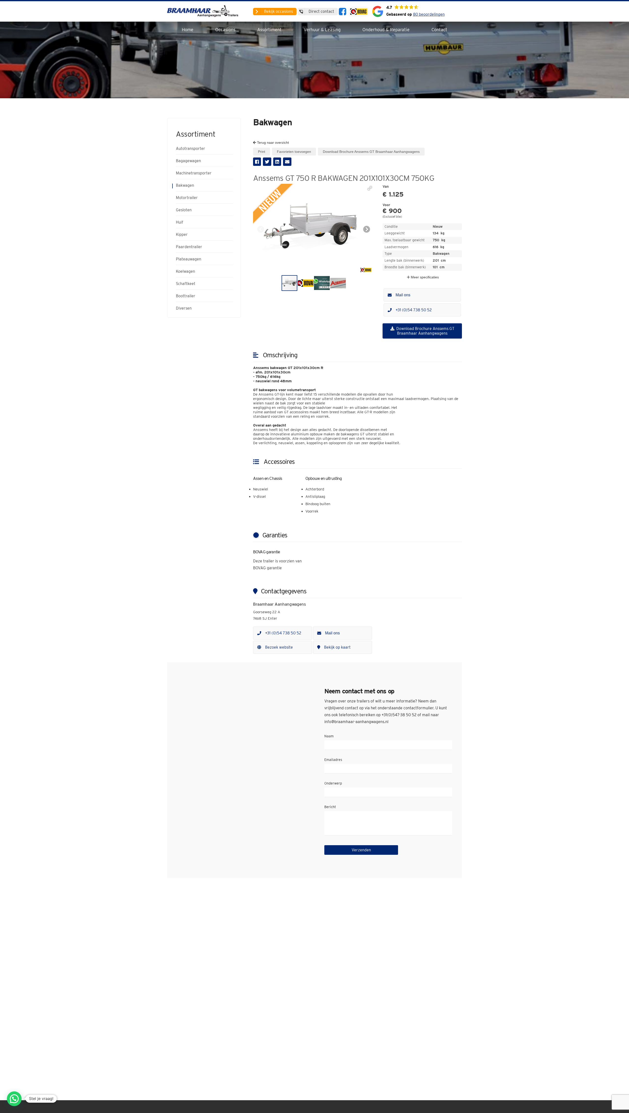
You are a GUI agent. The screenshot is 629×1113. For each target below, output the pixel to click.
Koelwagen (185, 271)
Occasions (225, 29)
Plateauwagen (188, 259)
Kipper (182, 235)
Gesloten (184, 210)
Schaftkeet (185, 284)
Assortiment (269, 29)
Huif (179, 222)
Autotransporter (190, 149)
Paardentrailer (189, 247)
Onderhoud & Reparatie (386, 29)
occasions (278, 11)
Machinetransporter (194, 173)
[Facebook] (342, 11)
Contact (439, 29)
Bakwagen (185, 185)
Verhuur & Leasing (322, 29)
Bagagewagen (188, 161)
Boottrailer (185, 296)
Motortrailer (187, 198)
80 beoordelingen (429, 14)
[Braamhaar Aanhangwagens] (204, 11)
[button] (370, 188)
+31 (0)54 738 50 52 (414, 310)
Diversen (184, 308)
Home (187, 29)
